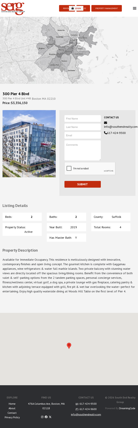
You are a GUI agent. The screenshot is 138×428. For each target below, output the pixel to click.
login (78, 8)
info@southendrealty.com (121, 127)
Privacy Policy (12, 417)
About (12, 408)
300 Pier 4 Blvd (16, 93)
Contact (12, 412)
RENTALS (67, 8)
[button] (69, 345)
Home (12, 403)
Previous (7, 143)
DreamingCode (127, 408)
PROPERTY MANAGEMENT (106, 8)
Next (51, 143)
